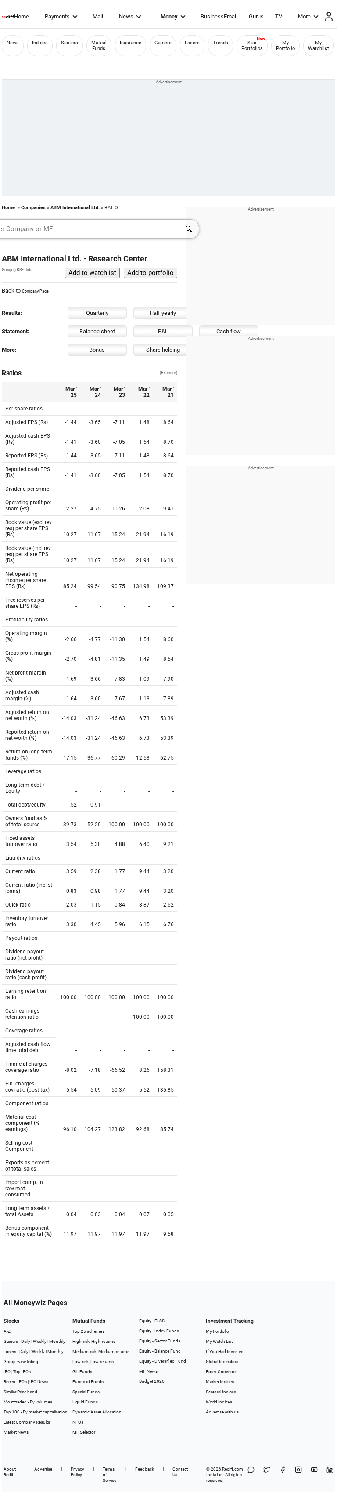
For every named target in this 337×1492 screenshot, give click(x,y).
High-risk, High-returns (93, 1341)
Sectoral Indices (221, 1392)
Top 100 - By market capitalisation (36, 1412)
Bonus (97, 349)
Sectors (69, 43)
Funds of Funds (88, 1382)
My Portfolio (285, 45)
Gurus (256, 16)
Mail (98, 16)
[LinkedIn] (329, 1474)
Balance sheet (97, 331)
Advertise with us (222, 1412)
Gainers (163, 43)
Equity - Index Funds (159, 1331)
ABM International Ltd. (75, 208)
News (126, 16)
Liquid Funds (85, 1402)
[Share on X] (266, 1474)
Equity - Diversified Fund (162, 1361)
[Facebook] (282, 1474)
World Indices (219, 1402)
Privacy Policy (77, 1472)
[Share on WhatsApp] (251, 1474)
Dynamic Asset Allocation (97, 1412)
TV (278, 16)
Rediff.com (232, 1469)
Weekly (40, 1341)
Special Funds (86, 1392)
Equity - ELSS (152, 1321)
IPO (7, 1371)
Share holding (163, 349)
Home (21, 16)
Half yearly (163, 313)
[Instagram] (298, 1474)
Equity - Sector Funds (159, 1341)
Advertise (43, 1469)
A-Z (7, 1331)
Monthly (57, 1341)
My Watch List (219, 1341)
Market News (16, 1432)
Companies (33, 208)
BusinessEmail (219, 16)
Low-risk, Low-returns (93, 1361)
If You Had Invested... (226, 1351)
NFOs (77, 1422)
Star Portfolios (252, 45)
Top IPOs (22, 1371)
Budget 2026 (152, 1381)
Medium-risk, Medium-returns (100, 1351)
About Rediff (10, 1472)
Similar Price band (20, 1392)
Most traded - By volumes (28, 1402)
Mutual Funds (99, 45)
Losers (192, 43)
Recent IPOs (15, 1382)
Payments (57, 16)
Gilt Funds (82, 1371)
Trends (220, 43)
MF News (148, 1371)
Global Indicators (222, 1361)
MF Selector (83, 1432)
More (304, 16)
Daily (25, 1341)
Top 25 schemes (88, 1331)
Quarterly (97, 313)
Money (169, 16)
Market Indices (220, 1382)
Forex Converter (221, 1371)
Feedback (144, 1469)
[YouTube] (314, 1474)
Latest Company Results (27, 1422)
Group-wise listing (21, 1361)
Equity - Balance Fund (160, 1351)
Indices (40, 43)
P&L (163, 331)
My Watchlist (318, 45)
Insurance (130, 43)
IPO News (38, 1382)
